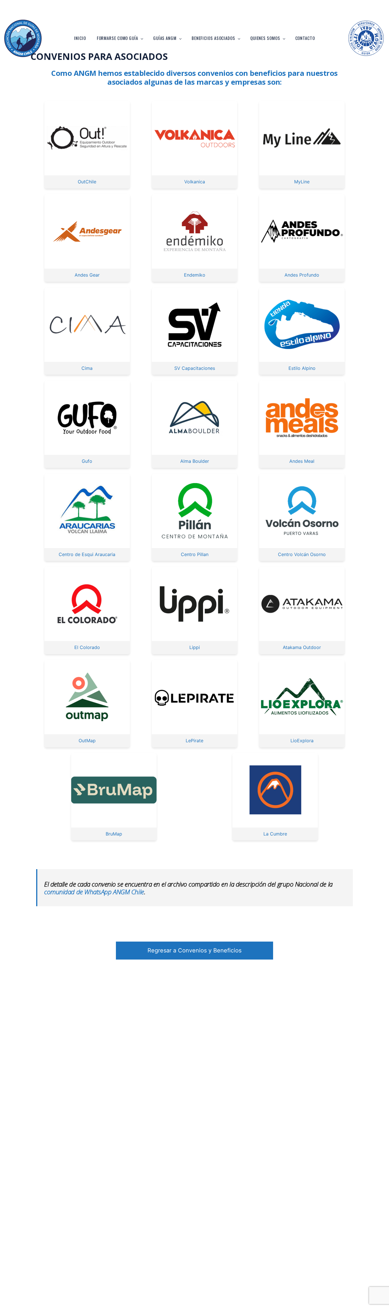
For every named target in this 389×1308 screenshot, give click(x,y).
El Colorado (87, 647)
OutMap (87, 740)
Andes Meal (301, 461)
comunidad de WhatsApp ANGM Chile (94, 891)
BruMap (114, 834)
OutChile (87, 181)
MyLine (302, 181)
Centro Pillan (194, 554)
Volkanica (194, 181)
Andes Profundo (301, 275)
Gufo (87, 461)
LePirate (194, 740)
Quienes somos (265, 38)
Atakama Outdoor (302, 647)
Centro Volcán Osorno (302, 554)
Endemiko (194, 275)
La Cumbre (275, 834)
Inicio (80, 38)
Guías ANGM (165, 38)
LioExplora (302, 740)
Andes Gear (87, 275)
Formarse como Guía (117, 38)
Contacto (305, 38)
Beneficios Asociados (213, 38)
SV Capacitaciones (194, 368)
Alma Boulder (194, 461)
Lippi (194, 647)
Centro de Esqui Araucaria (87, 554)
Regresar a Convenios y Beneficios (194, 950)
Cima (87, 368)
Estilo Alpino (302, 368)
